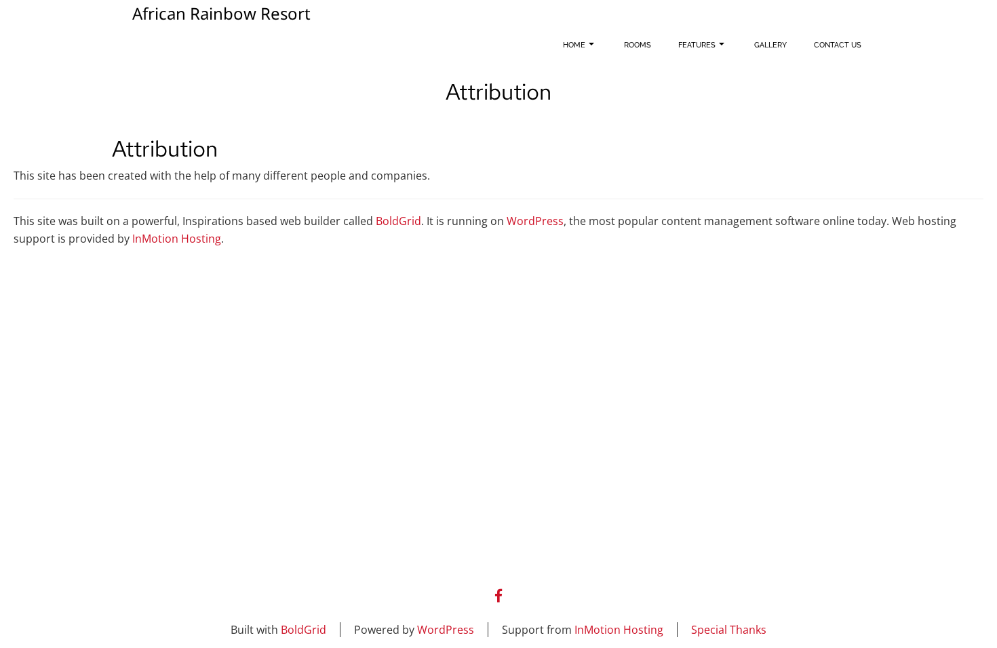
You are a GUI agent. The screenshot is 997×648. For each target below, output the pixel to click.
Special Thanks (728, 629)
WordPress (535, 221)
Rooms (637, 45)
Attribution (165, 148)
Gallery (770, 45)
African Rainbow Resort (221, 15)
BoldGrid (398, 221)
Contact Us (837, 45)
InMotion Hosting (176, 238)
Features (697, 45)
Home (574, 45)
